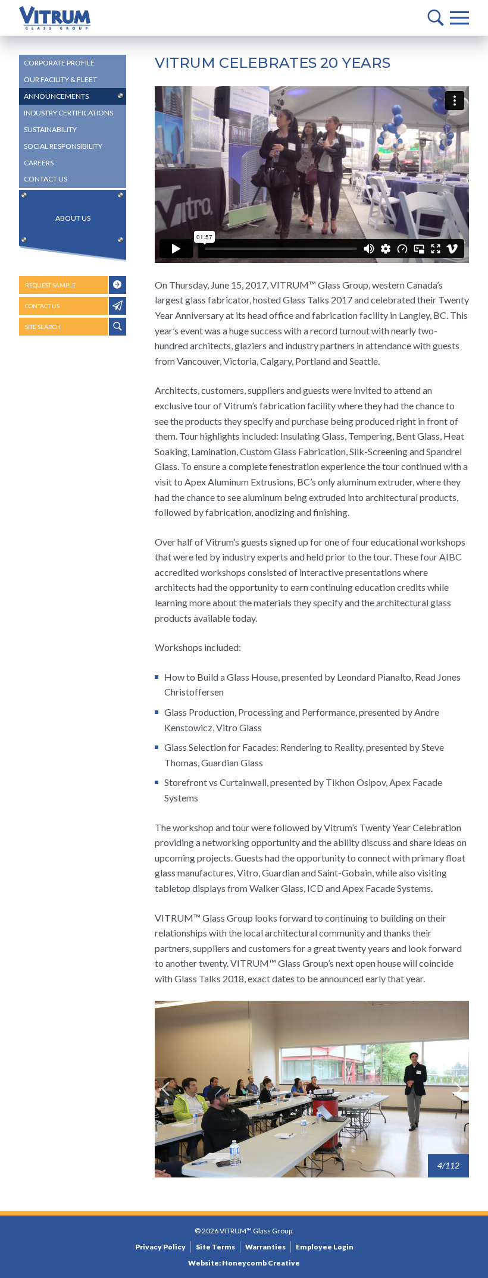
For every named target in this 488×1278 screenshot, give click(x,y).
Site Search (43, 326)
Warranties (265, 1246)
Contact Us (45, 178)
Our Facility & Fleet (60, 79)
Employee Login (325, 1246)
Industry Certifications (68, 112)
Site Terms (215, 1246)
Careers (39, 162)
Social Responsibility (63, 146)
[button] (165, 1089)
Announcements (56, 96)
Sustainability (50, 129)
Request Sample (50, 285)
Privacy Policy (160, 1246)
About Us (72, 218)
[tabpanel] (312, 1089)
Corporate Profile (59, 62)
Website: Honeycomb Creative (244, 1262)
